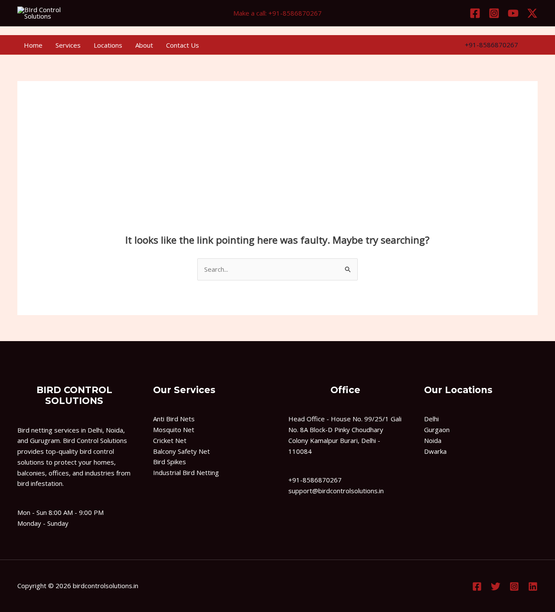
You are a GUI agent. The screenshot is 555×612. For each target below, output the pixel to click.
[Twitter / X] (532, 13)
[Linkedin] (533, 586)
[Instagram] (494, 13)
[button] (491, 45)
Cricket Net (169, 440)
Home (33, 45)
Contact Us (182, 45)
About (144, 45)
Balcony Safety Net (181, 451)
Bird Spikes (169, 461)
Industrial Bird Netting (186, 472)
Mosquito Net (173, 429)
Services (68, 45)
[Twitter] (495, 586)
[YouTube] (513, 13)
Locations (108, 45)
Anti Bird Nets (174, 418)
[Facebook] (475, 13)
